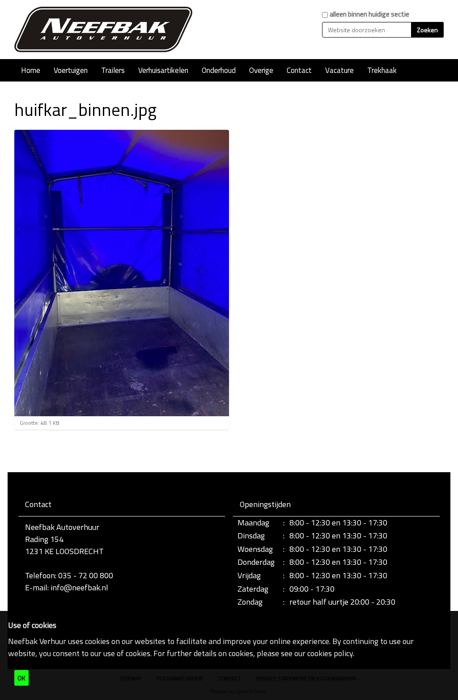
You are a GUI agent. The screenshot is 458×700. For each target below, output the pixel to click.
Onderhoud (219, 70)
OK (21, 678)
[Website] (103, 29)
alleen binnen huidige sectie (369, 14)
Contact (299, 70)
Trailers (113, 70)
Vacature (339, 70)
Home (30, 70)
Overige (261, 70)
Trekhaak (382, 70)
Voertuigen (71, 70)
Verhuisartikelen (163, 70)
